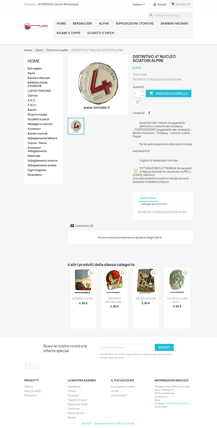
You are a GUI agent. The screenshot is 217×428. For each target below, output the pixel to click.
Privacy (72, 391)
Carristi (33, 95)
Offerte (28, 386)
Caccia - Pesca (37, 143)
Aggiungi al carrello (168, 93)
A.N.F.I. (32, 105)
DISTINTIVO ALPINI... (83, 298)
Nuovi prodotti (32, 391)
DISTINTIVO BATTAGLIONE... (114, 300)
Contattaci (74, 408)
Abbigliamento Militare (42, 138)
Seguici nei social (77, 404)
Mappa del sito (76, 413)
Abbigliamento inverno (43, 160)
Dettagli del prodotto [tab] (154, 204)
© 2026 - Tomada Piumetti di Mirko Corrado (108, 423)
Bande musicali (37, 133)
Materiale (34, 156)
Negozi (72, 417)
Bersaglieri (82, 23)
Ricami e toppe (68, 33)
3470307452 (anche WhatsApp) (58, 4)
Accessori (34, 129)
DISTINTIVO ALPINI (146, 298)
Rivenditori (35, 175)
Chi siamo (73, 395)
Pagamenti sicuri (77, 399)
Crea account (119, 395)
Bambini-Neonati (174, 23)
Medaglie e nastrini (40, 124)
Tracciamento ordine (123, 386)
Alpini (104, 23)
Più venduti (30, 395)
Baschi (32, 110)
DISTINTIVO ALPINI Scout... (177, 300)
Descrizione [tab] (148, 198)
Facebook (28, 365)
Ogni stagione (37, 170)
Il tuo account (122, 380)
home (61, 23)
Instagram (35, 365)
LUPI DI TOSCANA (39, 91)
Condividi (149, 112)
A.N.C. (32, 100)
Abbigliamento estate (42, 165)
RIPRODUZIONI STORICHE (135, 23)
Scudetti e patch (100, 33)
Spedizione (74, 386)
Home (34, 61)
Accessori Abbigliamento (37, 149)
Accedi (115, 391)
